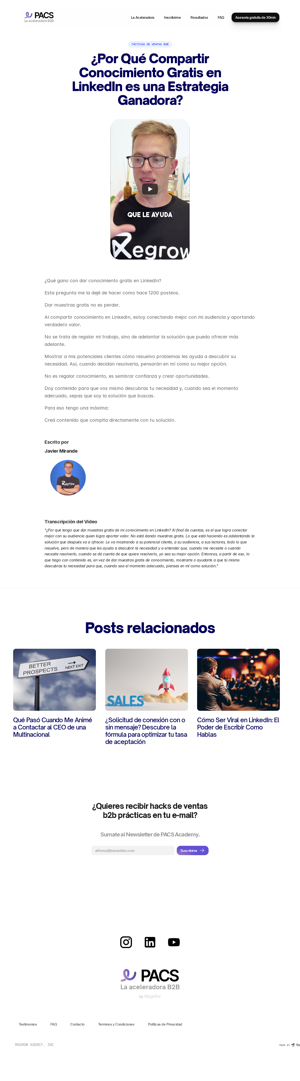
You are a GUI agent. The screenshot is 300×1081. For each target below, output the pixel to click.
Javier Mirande (61, 451)
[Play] (150, 189)
